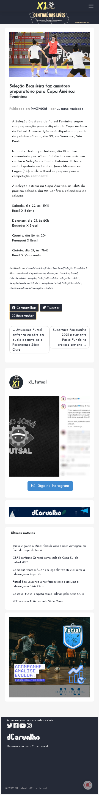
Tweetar (52, 308)
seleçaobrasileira (69, 278)
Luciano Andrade (70, 109)
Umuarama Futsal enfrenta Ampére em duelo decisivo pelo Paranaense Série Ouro (28, 339)
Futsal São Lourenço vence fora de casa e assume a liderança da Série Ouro (46, 584)
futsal (74, 273)
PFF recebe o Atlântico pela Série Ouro (37, 601)
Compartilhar (25, 308)
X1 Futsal (21, 788)
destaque (52, 273)
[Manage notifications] (87, 785)
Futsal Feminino (35, 268)
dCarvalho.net (39, 746)
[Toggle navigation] (91, 6)
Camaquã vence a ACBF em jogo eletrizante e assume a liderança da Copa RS (49, 572)
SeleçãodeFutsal (51, 283)
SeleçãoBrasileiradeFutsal (24, 283)
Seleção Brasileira (74, 268)
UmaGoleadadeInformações (26, 288)
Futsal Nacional (54, 268)
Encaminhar (24, 316)
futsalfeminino (17, 278)
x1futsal (48, 288)
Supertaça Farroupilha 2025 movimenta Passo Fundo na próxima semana (70, 337)
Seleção (31, 278)
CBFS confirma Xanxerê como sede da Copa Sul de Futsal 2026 (45, 560)
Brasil (24, 273)
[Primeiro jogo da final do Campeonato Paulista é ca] (49, 436)
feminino (64, 273)
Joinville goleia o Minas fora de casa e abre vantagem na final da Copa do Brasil (49, 548)
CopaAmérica (37, 273)
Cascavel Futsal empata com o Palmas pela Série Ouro (48, 594)
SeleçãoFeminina (71, 283)
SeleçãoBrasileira (48, 278)
